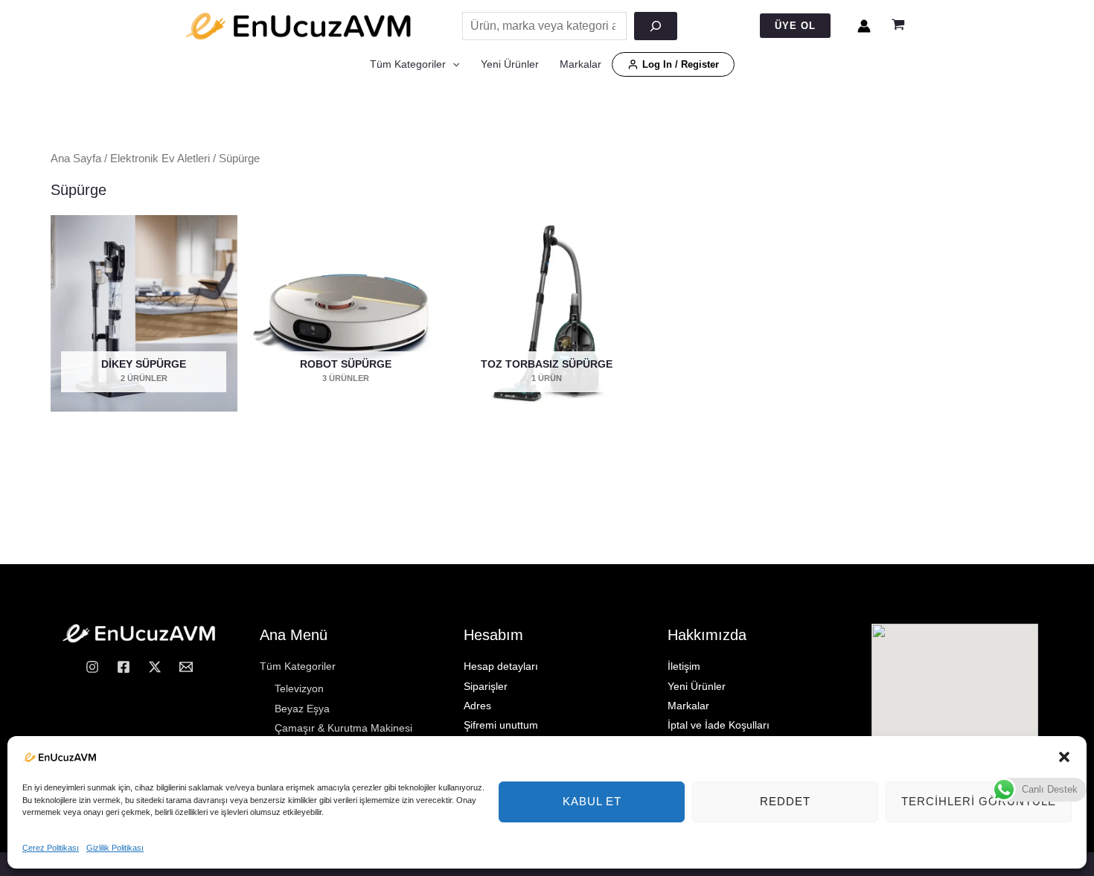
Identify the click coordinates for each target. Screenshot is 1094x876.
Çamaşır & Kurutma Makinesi (343, 728)
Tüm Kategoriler (408, 64)
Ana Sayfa (76, 158)
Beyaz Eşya (302, 708)
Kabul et (592, 801)
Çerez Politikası (50, 847)
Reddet (785, 801)
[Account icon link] (864, 26)
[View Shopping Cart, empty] (899, 26)
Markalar (580, 64)
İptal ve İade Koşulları (719, 725)
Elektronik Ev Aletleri (160, 158)
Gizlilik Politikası (115, 847)
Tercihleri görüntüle (978, 801)
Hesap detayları (501, 666)
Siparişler (486, 686)
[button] (1064, 756)
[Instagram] (92, 667)
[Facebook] (123, 667)
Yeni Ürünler (510, 64)
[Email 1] (186, 667)
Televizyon (299, 688)
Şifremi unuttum (501, 725)
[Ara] (655, 26)
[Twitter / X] (154, 667)
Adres (477, 706)
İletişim (684, 666)
